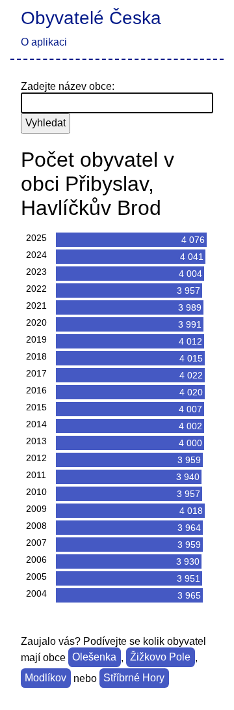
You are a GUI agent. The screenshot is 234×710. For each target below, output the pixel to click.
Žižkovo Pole (160, 657)
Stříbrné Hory (133, 678)
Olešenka (94, 657)
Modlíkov (45, 678)
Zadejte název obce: (67, 86)
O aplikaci (44, 42)
